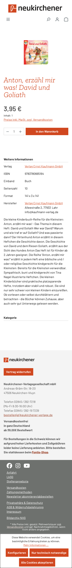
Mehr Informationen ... (36, 545)
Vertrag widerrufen (18, 372)
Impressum (14, 511)
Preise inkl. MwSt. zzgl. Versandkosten (28, 119)
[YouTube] (28, 465)
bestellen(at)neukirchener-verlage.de (28, 415)
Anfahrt (12, 472)
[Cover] (36, 52)
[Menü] (8, 19)
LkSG (10, 477)
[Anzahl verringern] (7, 131)
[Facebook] (11, 465)
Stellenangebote (17, 481)
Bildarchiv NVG (16, 518)
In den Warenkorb (47, 131)
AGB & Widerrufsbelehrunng (25, 507)
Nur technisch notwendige (49, 552)
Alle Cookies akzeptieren (37, 562)
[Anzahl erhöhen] (20, 131)
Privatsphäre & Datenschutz (25, 502)
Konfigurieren (17, 552)
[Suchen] (48, 19)
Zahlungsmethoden (19, 492)
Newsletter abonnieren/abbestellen (30, 496)
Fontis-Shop (40, 452)
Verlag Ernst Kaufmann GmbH (44, 166)
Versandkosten (16, 487)
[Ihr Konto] (57, 19)
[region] (36, 52)
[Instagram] (20, 465)
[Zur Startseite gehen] (36, 8)
